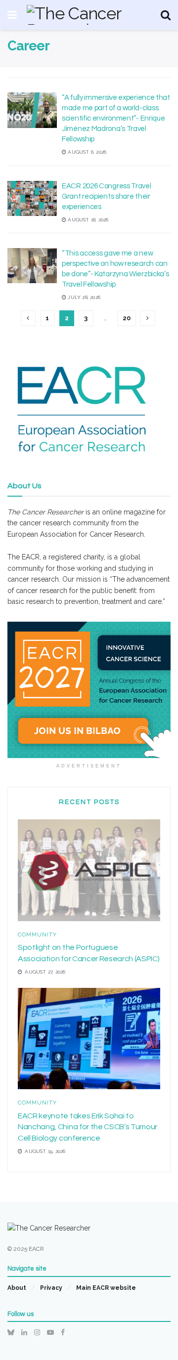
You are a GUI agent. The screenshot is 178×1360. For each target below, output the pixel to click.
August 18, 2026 (87, 219)
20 (127, 318)
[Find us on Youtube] (50, 1332)
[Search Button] (166, 15)
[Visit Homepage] (89, 15)
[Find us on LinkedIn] (24, 1332)
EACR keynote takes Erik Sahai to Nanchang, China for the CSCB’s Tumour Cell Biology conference (87, 1127)
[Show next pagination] (147, 318)
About (16, 1287)
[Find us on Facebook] (63, 1332)
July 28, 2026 (83, 297)
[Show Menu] (12, 15)
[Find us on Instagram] (37, 1332)
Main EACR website (106, 1287)
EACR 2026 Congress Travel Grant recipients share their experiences (106, 196)
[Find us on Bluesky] (10, 1332)
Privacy (51, 1287)
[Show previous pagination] (28, 318)
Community (37, 934)
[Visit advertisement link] (89, 690)
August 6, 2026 (86, 152)
